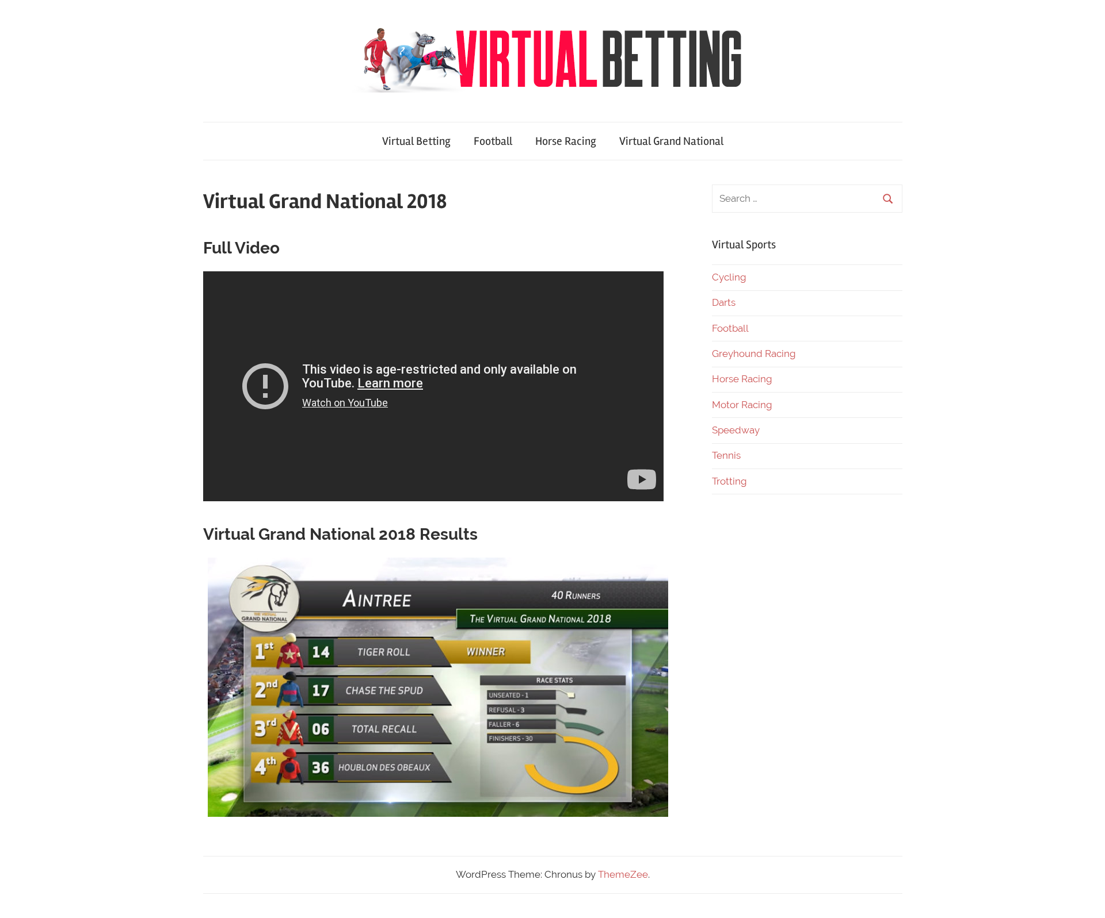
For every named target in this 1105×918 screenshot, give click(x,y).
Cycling (729, 277)
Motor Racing (742, 404)
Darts (724, 302)
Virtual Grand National (671, 141)
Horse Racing (565, 141)
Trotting (729, 481)
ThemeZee (623, 874)
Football (493, 141)
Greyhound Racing (754, 353)
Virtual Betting (416, 141)
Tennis (726, 455)
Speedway (736, 430)
